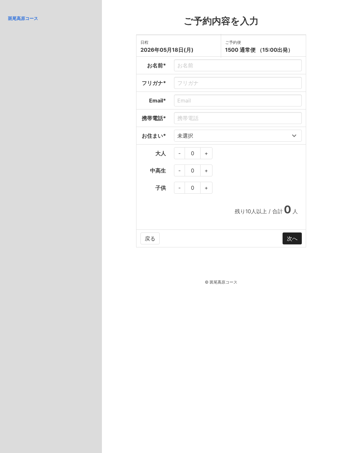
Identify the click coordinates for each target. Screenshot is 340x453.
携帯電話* (154, 118)
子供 (160, 187)
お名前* (156, 65)
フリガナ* (154, 83)
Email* (157, 100)
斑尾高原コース (23, 18)
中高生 (158, 170)
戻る (150, 238)
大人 (160, 153)
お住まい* (154, 135)
